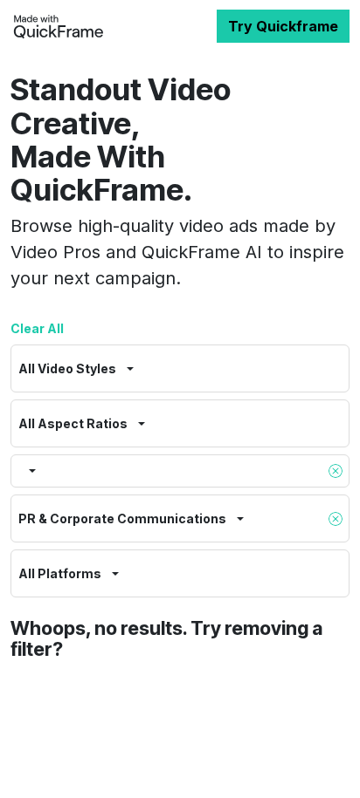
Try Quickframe (283, 26)
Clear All (37, 328)
